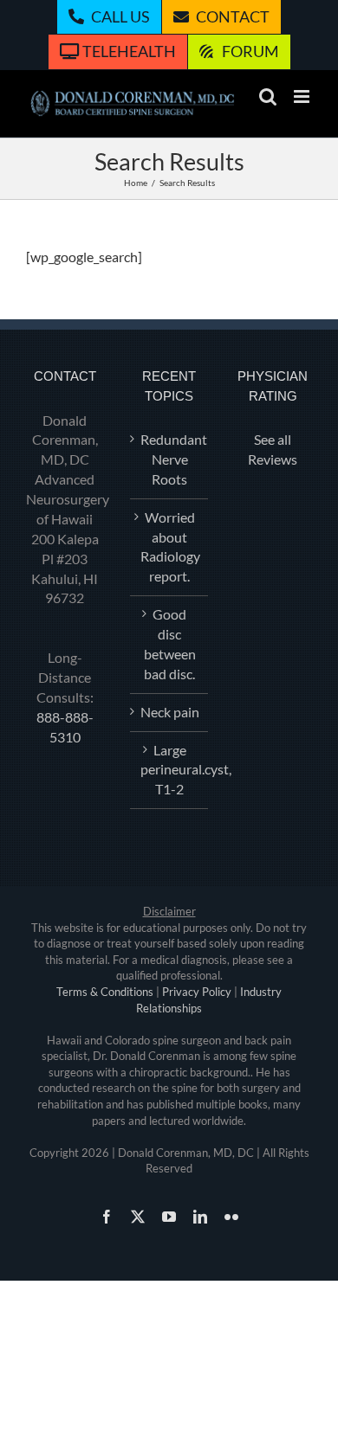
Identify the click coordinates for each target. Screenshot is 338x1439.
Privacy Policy (196, 992)
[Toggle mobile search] (267, 96)
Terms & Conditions (104, 992)
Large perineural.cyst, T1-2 (169, 770)
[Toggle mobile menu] (303, 96)
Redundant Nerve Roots (169, 459)
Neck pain (169, 711)
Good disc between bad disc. (170, 644)
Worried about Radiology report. (169, 547)
